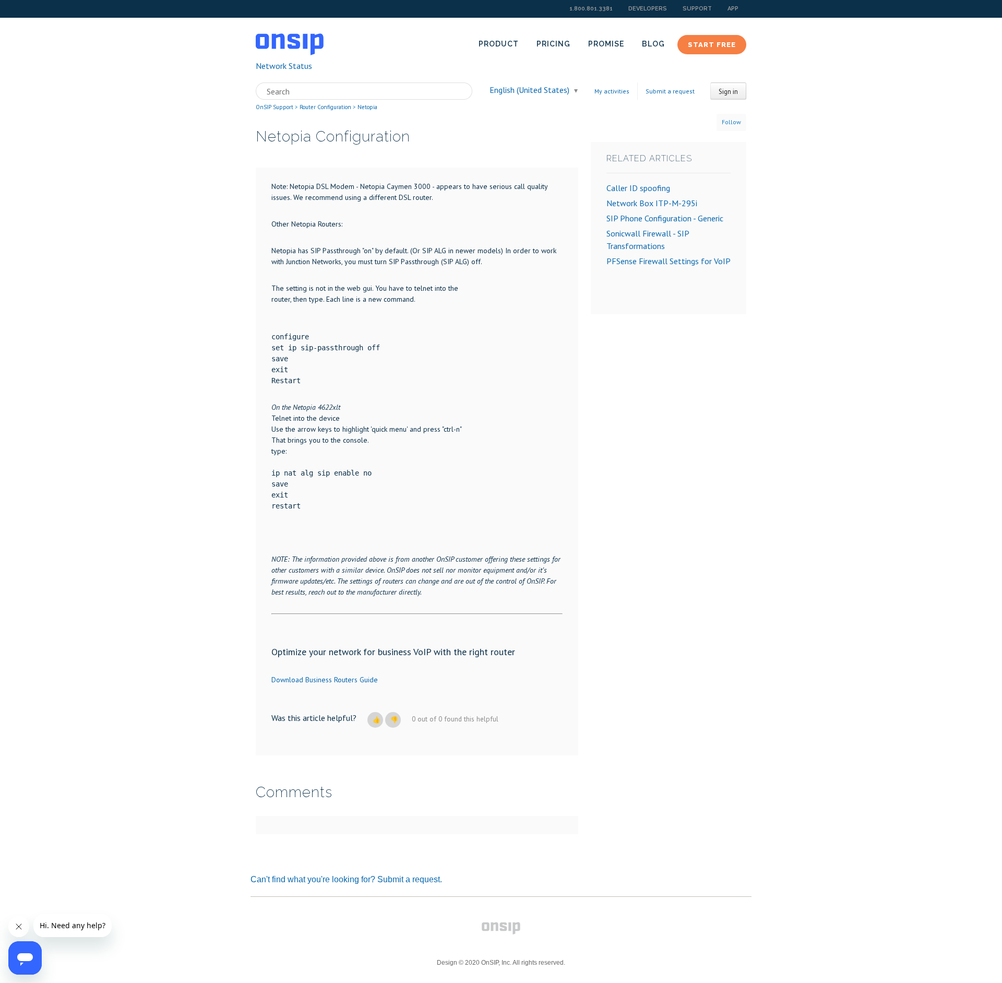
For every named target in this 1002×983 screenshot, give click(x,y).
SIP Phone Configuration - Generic (664, 218)
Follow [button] (731, 122)
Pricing (553, 44)
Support (697, 8)
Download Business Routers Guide (324, 679)
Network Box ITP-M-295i (651, 203)
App (732, 8)
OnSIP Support (274, 107)
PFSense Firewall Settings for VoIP (668, 261)
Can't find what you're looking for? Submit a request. (346, 879)
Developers (647, 8)
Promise (606, 44)
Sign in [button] (728, 91)
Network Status (284, 66)
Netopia (367, 107)
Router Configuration (325, 107)
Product (499, 44)
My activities (611, 91)
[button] (375, 720)
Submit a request (670, 91)
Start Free (712, 45)
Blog (653, 44)
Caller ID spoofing (638, 188)
